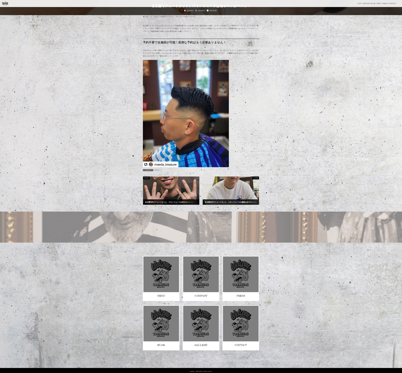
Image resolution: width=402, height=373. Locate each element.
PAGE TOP (391, 360)
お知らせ (156, 170)
